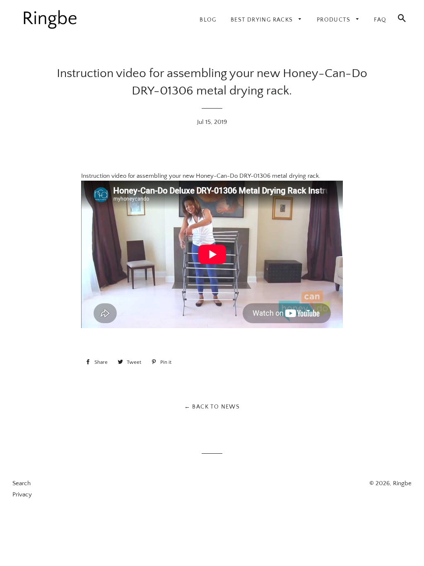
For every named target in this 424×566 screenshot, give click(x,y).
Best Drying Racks (263, 20)
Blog (208, 20)
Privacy (22, 494)
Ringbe (402, 483)
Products (334, 20)
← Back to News (212, 407)
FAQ (380, 20)
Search (21, 483)
